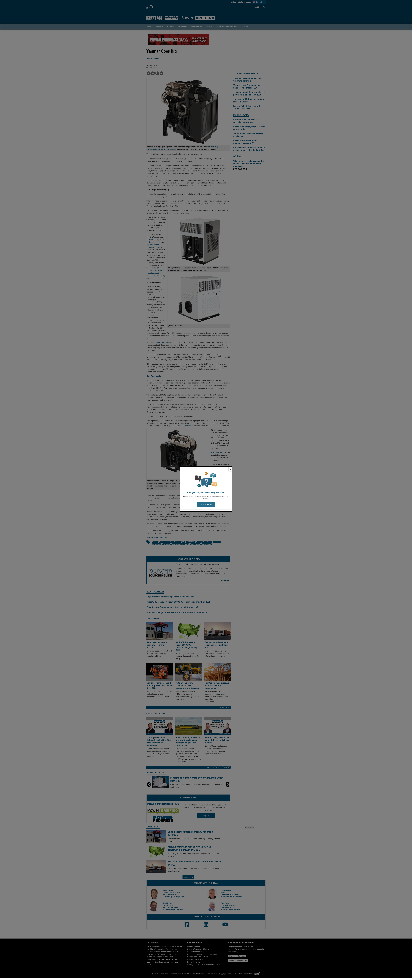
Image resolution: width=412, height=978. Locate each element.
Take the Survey (206, 504)
